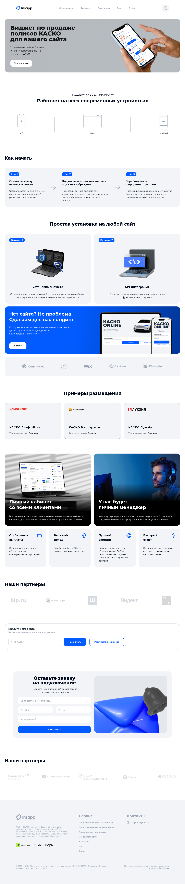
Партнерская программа (92, 832)
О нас (132, 8)
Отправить (54, 729)
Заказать (18, 345)
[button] (66, 8)
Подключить (21, 63)
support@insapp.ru (142, 822)
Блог (119, 8)
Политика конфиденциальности (96, 827)
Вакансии (84, 841)
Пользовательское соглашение (96, 822)
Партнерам (104, 8)
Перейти (49, 409)
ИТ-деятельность (88, 836)
